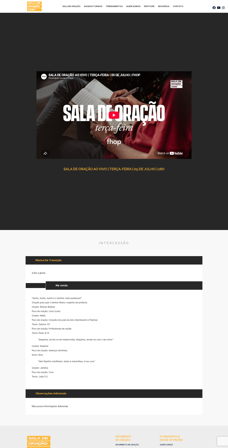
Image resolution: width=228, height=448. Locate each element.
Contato (178, 6)
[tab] (36, 285)
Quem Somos (133, 6)
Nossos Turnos (93, 6)
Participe (149, 6)
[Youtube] (218, 7)
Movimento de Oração (127, 445)
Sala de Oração (71, 6)
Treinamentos (114, 6)
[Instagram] (223, 7)
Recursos (163, 6)
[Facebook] (214, 7)
